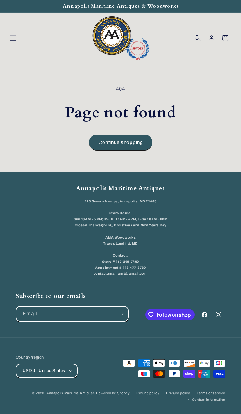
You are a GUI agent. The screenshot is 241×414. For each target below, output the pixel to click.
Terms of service (211, 393)
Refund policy (147, 393)
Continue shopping (121, 142)
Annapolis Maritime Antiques (70, 393)
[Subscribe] (121, 314)
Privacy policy (178, 393)
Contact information (208, 399)
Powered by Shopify (113, 393)
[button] (13, 38)
